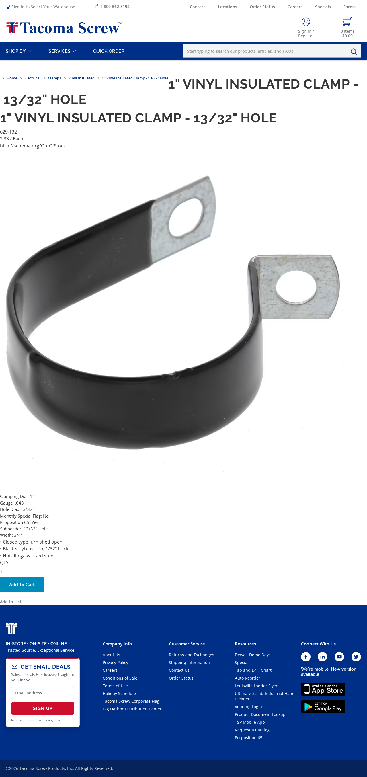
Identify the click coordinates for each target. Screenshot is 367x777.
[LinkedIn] (322, 657)
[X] (356, 657)
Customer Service (187, 643)
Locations (227, 6)
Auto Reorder (247, 678)
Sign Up (42, 708)
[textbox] (272, 51)
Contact (197, 6)
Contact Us (179, 670)
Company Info (117, 643)
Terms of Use (115, 685)
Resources (245, 643)
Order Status (262, 6)
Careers (295, 6)
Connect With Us (318, 643)
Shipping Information (189, 662)
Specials (323, 6)
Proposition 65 (248, 737)
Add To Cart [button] (22, 584)
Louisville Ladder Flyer (256, 685)
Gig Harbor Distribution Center (132, 709)
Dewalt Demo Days (253, 654)
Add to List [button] (11, 601)
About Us (111, 654)
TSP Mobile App (250, 722)
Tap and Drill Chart (253, 670)
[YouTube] (339, 657)
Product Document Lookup (260, 714)
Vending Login (248, 706)
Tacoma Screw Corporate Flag (131, 701)
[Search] (355, 52)
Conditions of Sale (120, 678)
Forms (349, 6)
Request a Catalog (252, 730)
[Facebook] (306, 657)
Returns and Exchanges (191, 654)
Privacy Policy (115, 662)
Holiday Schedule (119, 693)
